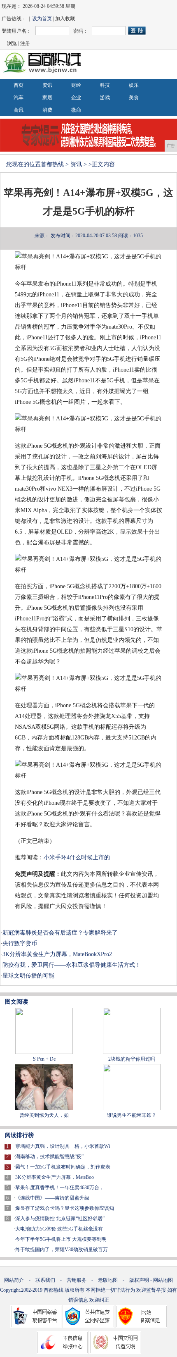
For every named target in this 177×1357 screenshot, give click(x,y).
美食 (134, 97)
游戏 (105, 97)
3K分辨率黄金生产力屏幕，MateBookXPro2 (57, 954)
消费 (47, 110)
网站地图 (163, 1280)
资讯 (47, 85)
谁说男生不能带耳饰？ (131, 1115)
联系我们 (45, 1280)
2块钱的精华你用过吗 (131, 1059)
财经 (76, 85)
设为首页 (42, 18)
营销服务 (76, 1280)
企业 (76, 97)
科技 (105, 85)
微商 (76, 110)
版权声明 (139, 1280)
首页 (18, 85)
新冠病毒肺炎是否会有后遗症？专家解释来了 (60, 933)
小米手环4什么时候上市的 (77, 857)
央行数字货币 (19, 943)
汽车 (18, 97)
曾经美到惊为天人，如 (44, 1115)
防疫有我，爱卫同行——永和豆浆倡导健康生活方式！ (71, 965)
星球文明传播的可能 (28, 976)
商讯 (18, 110)
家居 (47, 97)
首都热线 (52, 164)
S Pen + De (44, 1059)
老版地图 (108, 1280)
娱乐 (134, 85)
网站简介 (14, 1280)
